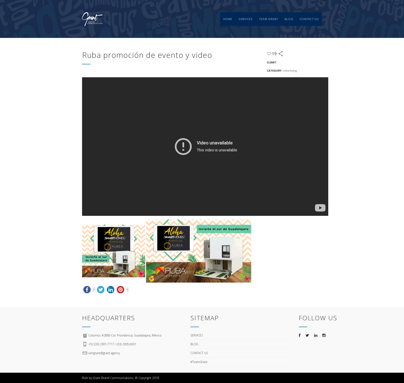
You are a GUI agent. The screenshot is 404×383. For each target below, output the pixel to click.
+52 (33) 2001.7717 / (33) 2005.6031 (112, 344)
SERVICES (246, 19)
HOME (227, 19)
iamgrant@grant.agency (104, 353)
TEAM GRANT (268, 19)
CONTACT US (309, 19)
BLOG (289, 19)
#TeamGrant (198, 362)
